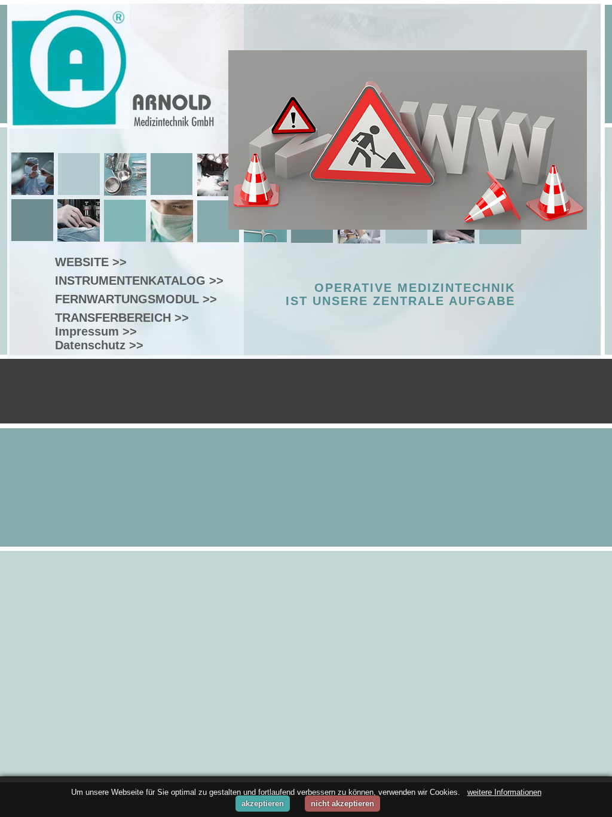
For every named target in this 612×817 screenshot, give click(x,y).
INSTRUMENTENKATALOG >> (139, 280)
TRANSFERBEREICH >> (122, 317)
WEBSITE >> (91, 262)
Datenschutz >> (99, 345)
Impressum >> (96, 331)
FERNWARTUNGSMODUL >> (136, 299)
